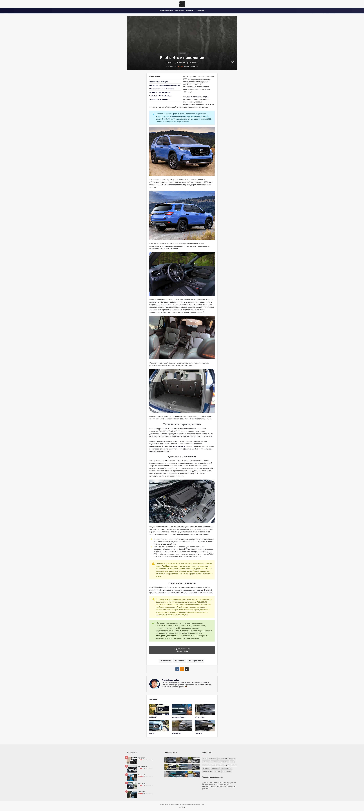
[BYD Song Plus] (205, 709)
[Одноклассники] (182, 669)
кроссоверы (180, 661)
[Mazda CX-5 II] (132, 785)
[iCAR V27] (159, 725)
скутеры (233, 765)
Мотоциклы (190, 10)
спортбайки (215, 768)
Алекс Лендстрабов (170, 680)
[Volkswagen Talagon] (182, 709)
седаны (227, 765)
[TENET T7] (132, 760)
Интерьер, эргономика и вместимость (165, 85)
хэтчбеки (217, 771)
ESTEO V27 (153, 717)
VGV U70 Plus (176, 733)
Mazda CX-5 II (142, 783)
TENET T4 (141, 792)
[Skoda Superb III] (194, 767)
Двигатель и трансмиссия (160, 92)
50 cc (204, 758)
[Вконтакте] (177, 669)
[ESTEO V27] (159, 709)
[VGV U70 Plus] (182, 725)
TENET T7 (141, 758)
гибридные (232, 758)
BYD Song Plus (199, 717)
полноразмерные (196, 661)
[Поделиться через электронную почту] (187, 669)
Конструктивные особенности (162, 89)
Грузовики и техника (166, 10)
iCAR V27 (152, 733)
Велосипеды (201, 10)
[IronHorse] (182, 4)
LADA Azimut (142, 766)
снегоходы (206, 768)
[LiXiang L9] (205, 725)
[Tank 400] (194, 760)
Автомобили (179, 10)
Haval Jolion (142, 775)
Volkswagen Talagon (179, 717)
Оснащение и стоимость (159, 99)
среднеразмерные (226, 768)
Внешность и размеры (159, 82)
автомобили (166, 661)
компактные (215, 761)
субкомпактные (207, 771)
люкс (232, 761)
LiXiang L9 (198, 733)
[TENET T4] (132, 794)
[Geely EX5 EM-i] (182, 767)
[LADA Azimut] (132, 769)
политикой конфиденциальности (214, 787)
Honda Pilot (182, 53)
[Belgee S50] (170, 774)
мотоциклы (206, 765)
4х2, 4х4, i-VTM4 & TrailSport (161, 96)
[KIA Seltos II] (194, 774)
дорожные (206, 761)
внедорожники (222, 758)
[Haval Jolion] (132, 777)
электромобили (226, 771)
